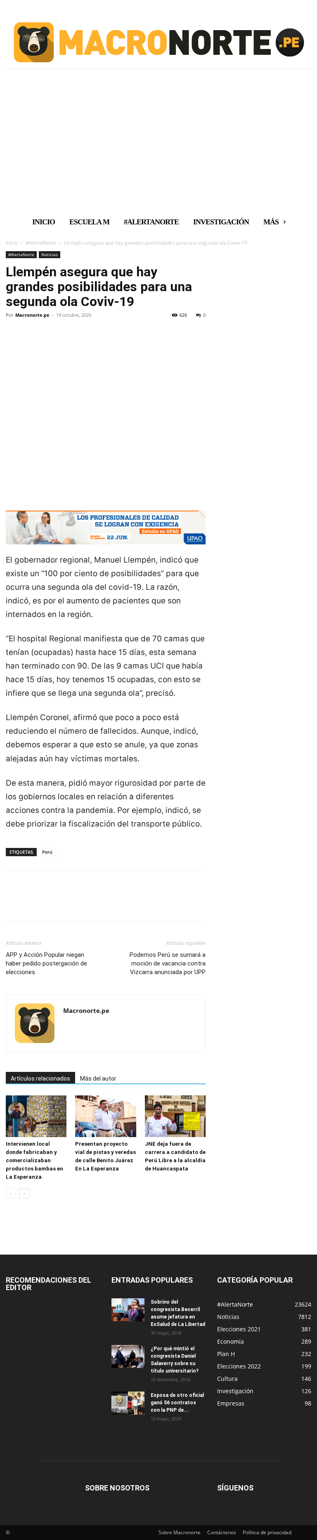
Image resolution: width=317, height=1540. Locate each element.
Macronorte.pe (32, 315)
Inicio (12, 242)
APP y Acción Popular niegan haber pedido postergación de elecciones (46, 963)
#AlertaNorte (41, 242)
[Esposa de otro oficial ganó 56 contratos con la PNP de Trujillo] (127, 1403)
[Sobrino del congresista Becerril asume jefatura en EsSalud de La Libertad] (127, 1309)
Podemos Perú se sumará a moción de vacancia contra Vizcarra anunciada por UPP (168, 963)
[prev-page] (11, 1193)
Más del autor (98, 1078)
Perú (47, 852)
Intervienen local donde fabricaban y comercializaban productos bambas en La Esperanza (34, 1160)
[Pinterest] (52, 343)
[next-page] (24, 1193)
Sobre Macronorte (179, 1532)
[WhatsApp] (71, 343)
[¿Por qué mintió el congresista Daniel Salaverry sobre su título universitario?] (127, 1356)
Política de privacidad (267, 1532)
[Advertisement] (158, 149)
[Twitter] (33, 343)
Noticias (49, 254)
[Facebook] (14, 343)
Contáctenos (221, 1532)
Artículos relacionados (40, 1078)
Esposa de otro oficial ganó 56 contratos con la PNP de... (177, 1402)
